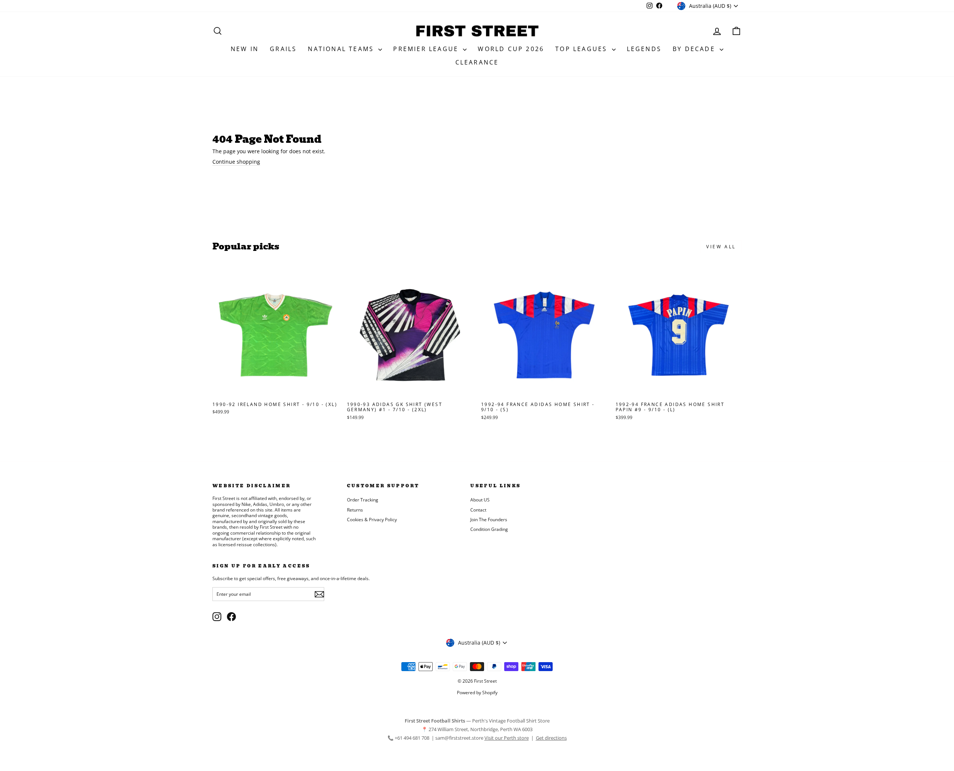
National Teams (342, 49)
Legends (644, 49)
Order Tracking (362, 500)
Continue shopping (236, 161)
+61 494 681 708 (412, 737)
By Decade (695, 49)
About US (480, 500)
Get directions (551, 737)
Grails (283, 49)
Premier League (427, 49)
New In (245, 49)
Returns (355, 510)
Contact (478, 510)
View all (721, 246)
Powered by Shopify (477, 692)
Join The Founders (488, 519)
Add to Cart (275, 390)
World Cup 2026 (511, 49)
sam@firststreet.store (459, 737)
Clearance (477, 62)
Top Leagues (582, 49)
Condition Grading (489, 529)
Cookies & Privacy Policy (372, 519)
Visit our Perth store (506, 737)
